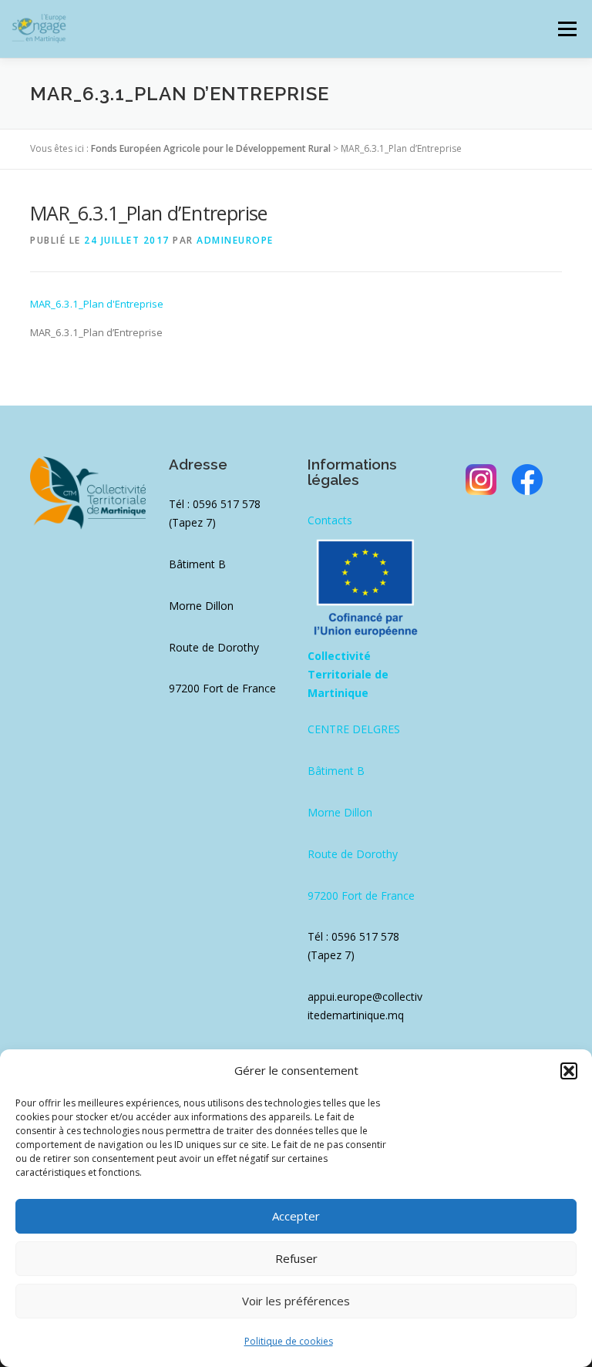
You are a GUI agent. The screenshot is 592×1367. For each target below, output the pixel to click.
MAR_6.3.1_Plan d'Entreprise (96, 304)
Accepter (296, 1216)
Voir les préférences (296, 1300)
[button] (569, 1071)
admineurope (235, 240)
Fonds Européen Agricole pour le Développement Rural (211, 148)
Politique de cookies (288, 1341)
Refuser (296, 1258)
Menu (566, 28)
